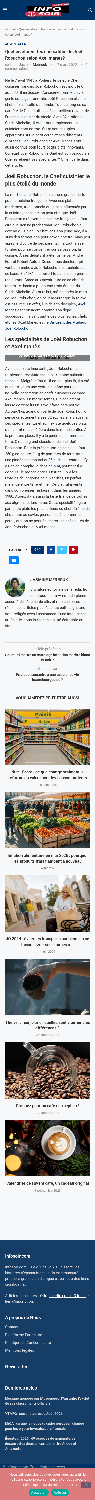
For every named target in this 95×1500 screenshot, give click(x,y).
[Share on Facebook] (51, 550)
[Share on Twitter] (62, 550)
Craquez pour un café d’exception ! (47, 1105)
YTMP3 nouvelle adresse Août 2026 (34, 1414)
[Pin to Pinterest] (73, 550)
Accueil (10, 29)
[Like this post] (39, 550)
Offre (63, 1295)
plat (57, 466)
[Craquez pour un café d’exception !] (47, 1070)
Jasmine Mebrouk (33, 65)
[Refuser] (86, 1485)
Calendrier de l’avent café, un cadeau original (47, 1183)
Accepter (38, 1492)
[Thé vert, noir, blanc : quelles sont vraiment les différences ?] (47, 987)
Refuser (60, 1492)
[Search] (89, 10)
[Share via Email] (14, 560)
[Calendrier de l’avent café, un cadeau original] (47, 1148)
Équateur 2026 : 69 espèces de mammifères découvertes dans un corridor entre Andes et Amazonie (40, 1443)
